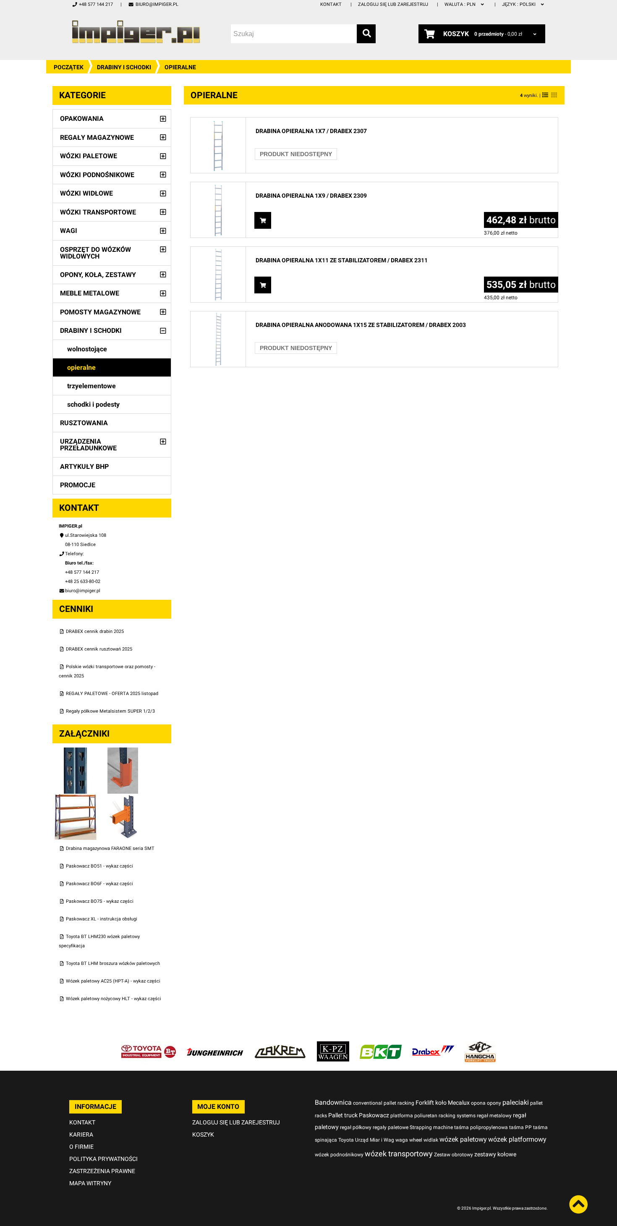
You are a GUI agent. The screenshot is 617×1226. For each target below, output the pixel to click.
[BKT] (381, 1045)
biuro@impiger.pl (157, 4)
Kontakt (331, 4)
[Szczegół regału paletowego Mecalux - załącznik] (123, 798)
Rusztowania (84, 423)
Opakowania (82, 119)
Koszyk (203, 1134)
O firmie (81, 1146)
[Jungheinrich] (215, 1045)
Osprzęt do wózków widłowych (95, 253)
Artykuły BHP (84, 467)
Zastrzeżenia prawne (102, 1171)
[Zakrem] (280, 1045)
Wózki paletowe (88, 156)
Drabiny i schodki (124, 67)
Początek (69, 67)
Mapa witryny (90, 1183)
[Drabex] (433, 1045)
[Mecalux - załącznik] (76, 752)
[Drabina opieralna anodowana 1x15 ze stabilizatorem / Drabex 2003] (218, 316)
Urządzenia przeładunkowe (88, 444)
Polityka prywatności (103, 1158)
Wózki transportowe (98, 212)
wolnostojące (87, 349)
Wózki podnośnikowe (97, 175)
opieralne (81, 367)
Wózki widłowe (86, 193)
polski (519, 4)
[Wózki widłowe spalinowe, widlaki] (480, 1045)
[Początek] (136, 31)
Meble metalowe (89, 293)
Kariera (81, 1134)
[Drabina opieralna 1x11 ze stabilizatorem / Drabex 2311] (218, 251)
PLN (460, 4)
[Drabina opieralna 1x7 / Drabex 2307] (218, 122)
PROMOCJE (77, 485)
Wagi (68, 231)
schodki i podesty (93, 404)
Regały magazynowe (97, 137)
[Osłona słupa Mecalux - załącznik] (123, 752)
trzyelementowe (91, 386)
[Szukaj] (366, 33)
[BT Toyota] (148, 1045)
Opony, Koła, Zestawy (98, 275)
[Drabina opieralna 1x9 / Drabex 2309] (218, 186)
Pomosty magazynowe (100, 312)
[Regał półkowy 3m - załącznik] (76, 798)
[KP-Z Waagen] (333, 1045)
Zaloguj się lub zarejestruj (393, 4)
